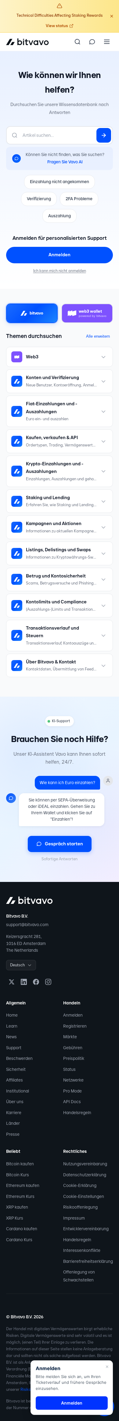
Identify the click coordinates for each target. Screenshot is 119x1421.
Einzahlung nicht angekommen (59, 181)
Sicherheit (16, 1069)
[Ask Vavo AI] (92, 42)
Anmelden (59, 255)
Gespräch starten (64, 844)
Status (69, 1069)
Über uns (14, 1101)
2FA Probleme (79, 198)
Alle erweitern (98, 336)
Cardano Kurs (19, 1239)
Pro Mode (72, 1091)
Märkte (70, 1036)
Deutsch (17, 965)
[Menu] (107, 42)
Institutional (17, 1091)
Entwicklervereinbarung (86, 1228)
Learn (11, 1026)
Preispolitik (73, 1058)
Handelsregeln (77, 1112)
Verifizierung (39, 198)
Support (13, 1047)
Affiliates (14, 1080)
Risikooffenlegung (80, 1207)
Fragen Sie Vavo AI (65, 161)
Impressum (74, 1218)
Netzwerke (73, 1080)
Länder (13, 1123)
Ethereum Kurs (20, 1196)
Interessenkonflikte (81, 1250)
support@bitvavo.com (27, 924)
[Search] (77, 42)
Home (12, 1015)
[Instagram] (48, 981)
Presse (13, 1134)
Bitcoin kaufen (20, 1163)
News (11, 1036)
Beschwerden (19, 1058)
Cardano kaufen (21, 1228)
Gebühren (72, 1047)
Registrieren (75, 1026)
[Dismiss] (111, 16)
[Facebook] (36, 981)
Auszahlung (59, 215)
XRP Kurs (14, 1218)
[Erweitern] (103, 357)
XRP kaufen (17, 1207)
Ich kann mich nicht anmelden (59, 270)
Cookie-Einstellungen (83, 1196)
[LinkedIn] (23, 981)
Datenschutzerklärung (84, 1174)
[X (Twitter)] (11, 981)
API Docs (72, 1101)
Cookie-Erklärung (79, 1185)
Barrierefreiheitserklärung (88, 1261)
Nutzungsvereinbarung (85, 1163)
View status (57, 25)
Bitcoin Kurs (17, 1174)
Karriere (13, 1112)
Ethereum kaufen (22, 1185)
